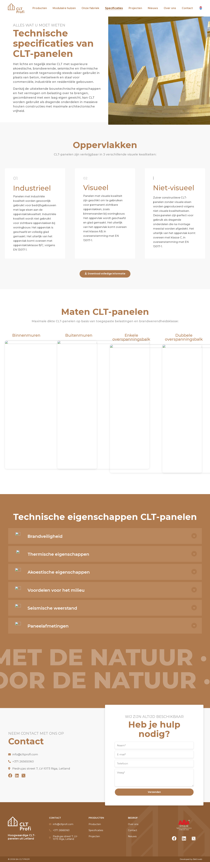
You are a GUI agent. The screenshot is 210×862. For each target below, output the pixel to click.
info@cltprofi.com (25, 754)
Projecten (135, 8)
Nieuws (153, 8)
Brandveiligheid (45, 536)
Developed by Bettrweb (191, 859)
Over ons (170, 8)
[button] (105, 273)
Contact (187, 8)
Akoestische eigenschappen (59, 572)
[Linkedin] (17, 775)
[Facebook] (10, 775)
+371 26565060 (23, 761)
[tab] (115, 536)
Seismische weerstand (52, 608)
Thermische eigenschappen (58, 554)
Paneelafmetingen (48, 626)
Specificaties (114, 8)
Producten (39, 8)
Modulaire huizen (64, 8)
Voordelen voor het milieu (56, 590)
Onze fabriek (90, 8)
